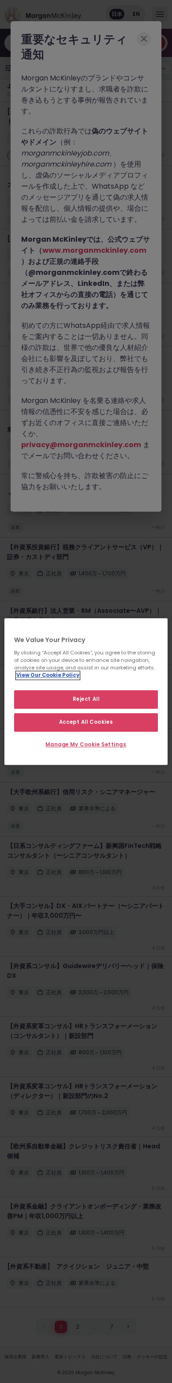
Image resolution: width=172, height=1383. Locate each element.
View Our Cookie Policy (47, 675)
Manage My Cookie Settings (85, 744)
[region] (86, 691)
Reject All (86, 699)
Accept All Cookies (86, 722)
